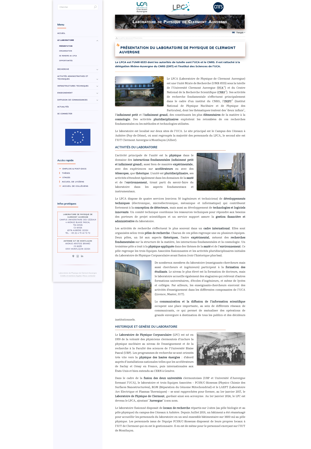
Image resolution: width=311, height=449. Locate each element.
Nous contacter (89, 276)
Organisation (65, 51)
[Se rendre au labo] (73, 256)
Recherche (63, 69)
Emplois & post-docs (74, 169)
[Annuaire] (78, 256)
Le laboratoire (128, 38)
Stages (66, 177)
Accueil (120, 38)
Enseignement (65, 93)
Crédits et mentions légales (71, 276)
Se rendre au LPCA (68, 56)
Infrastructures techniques (72, 86)
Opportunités (66, 61)
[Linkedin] (82, 256)
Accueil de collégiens (75, 186)
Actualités (63, 107)
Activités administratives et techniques (72, 77)
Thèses (65, 173)
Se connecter (64, 114)
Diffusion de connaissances (72, 100)
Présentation (65, 46)
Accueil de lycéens (72, 182)
